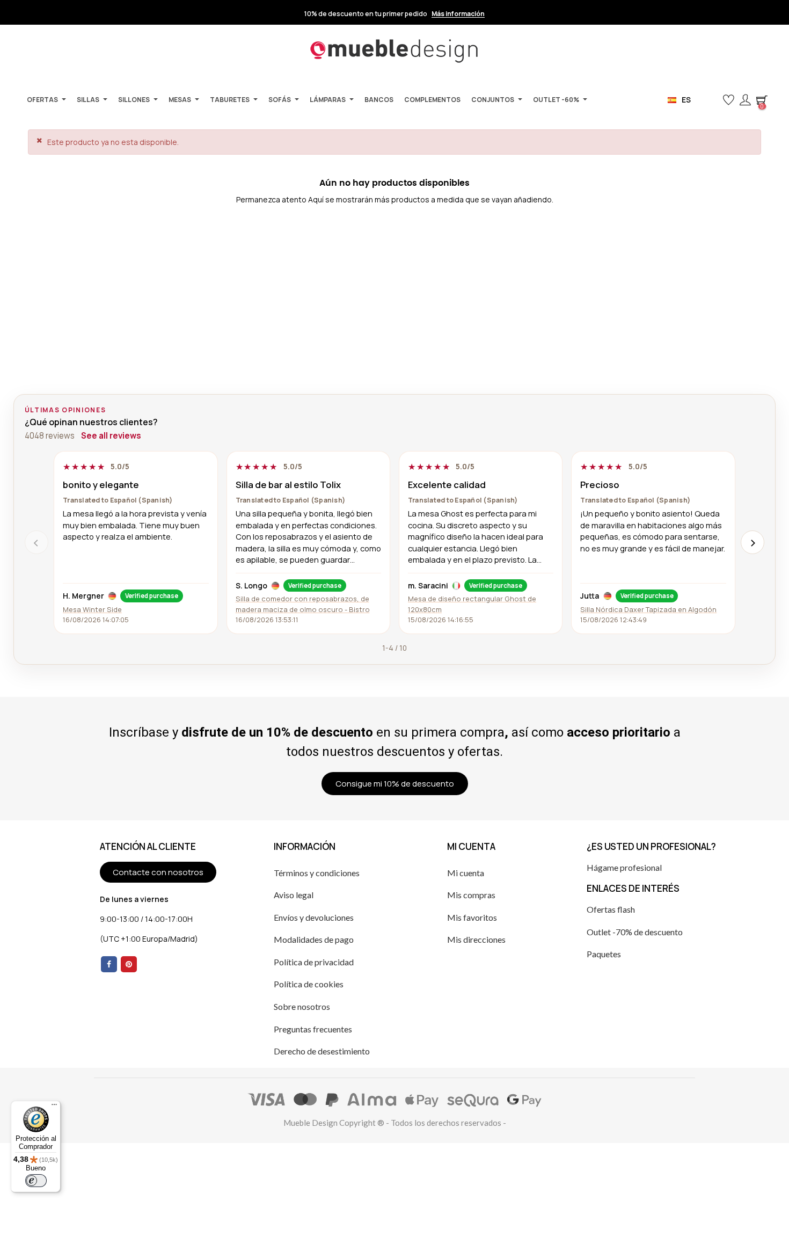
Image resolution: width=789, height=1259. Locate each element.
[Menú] (54, 1107)
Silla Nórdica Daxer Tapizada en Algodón (648, 609)
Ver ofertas (547, 14)
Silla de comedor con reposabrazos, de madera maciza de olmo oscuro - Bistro (303, 604)
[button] (711, 100)
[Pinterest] (129, 964)
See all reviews (111, 435)
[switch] (36, 1180)
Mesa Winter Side (92, 609)
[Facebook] (109, 964)
